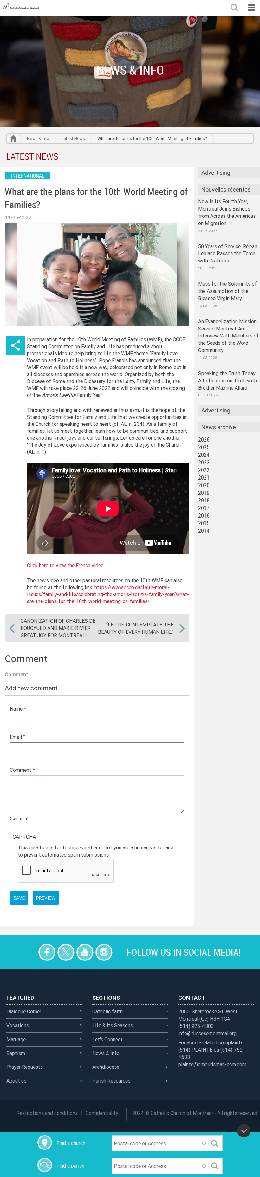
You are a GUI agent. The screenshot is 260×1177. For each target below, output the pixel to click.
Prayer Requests (24, 1067)
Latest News (73, 138)
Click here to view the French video (65, 565)
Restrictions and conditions (47, 1113)
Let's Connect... (109, 1039)
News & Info (38, 138)
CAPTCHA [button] (24, 837)
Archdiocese (105, 1067)
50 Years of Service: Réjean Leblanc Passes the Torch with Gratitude (227, 253)
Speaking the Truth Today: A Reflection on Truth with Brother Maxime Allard (227, 380)
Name (16, 709)
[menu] (251, 8)
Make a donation (27, 952)
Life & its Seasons (112, 1025)
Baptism (15, 1053)
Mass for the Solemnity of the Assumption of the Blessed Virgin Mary (227, 290)
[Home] (22, 8)
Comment (20, 770)
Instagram (104, 952)
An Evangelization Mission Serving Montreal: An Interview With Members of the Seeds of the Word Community (228, 335)
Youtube (85, 952)
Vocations (17, 1025)
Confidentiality (102, 1113)
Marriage (16, 1039)
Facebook (46, 952)
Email (16, 737)
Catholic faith (107, 1011)
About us (16, 1081)
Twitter (66, 952)
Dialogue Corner (23, 1011)
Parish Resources (111, 1081)
